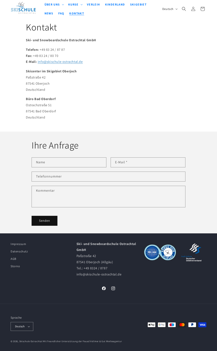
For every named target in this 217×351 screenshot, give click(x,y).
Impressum (18, 244)
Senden (44, 221)
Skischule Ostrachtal (31, 341)
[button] (184, 9)
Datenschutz (19, 251)
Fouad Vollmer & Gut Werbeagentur (102, 341)
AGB (13, 259)
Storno (15, 266)
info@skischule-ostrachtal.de (60, 61)
